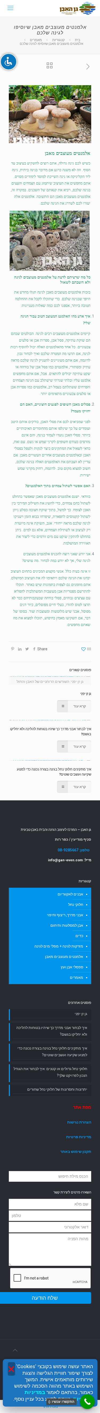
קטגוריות (58, 40)
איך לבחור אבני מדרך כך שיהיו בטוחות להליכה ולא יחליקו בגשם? (51, 1030)
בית (77, 40)
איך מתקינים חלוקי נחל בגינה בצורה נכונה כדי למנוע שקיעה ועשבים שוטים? (52, 1051)
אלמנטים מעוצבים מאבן (63, 292)
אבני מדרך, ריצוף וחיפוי (65, 915)
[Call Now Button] (87, 1401)
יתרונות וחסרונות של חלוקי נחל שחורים (57, 1089)
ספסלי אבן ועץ (72, 967)
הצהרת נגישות (79, 1122)
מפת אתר (82, 1107)
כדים (79, 936)
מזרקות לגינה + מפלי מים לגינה (58, 946)
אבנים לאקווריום (70, 894)
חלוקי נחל (75, 904)
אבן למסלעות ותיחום (66, 925)
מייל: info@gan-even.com (69, 860)
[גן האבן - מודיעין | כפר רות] (77, 8)
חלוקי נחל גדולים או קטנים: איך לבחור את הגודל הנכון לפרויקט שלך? (50, 1072)
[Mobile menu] (9, 8)
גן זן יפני (85, 694)
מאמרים (36, 40)
